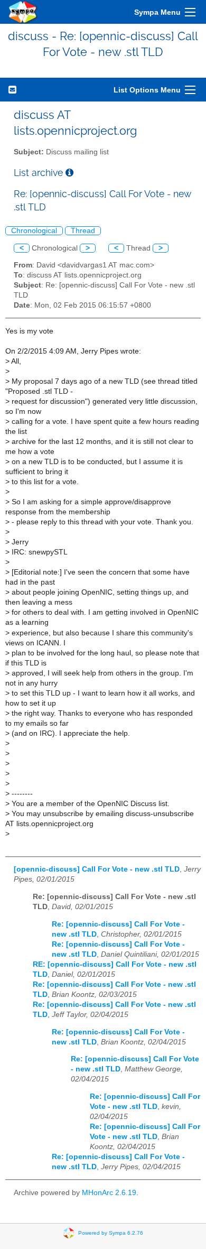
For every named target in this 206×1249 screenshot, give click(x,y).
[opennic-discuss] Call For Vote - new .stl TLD (97, 869)
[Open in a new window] (69, 172)
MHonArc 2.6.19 (109, 1193)
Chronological (34, 231)
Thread (83, 231)
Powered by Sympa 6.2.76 (110, 1232)
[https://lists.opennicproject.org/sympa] (23, 12)
